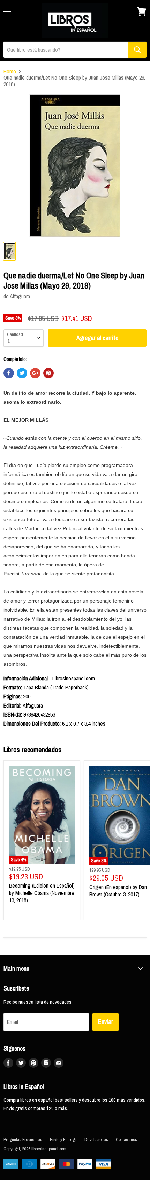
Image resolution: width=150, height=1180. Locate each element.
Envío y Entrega (63, 1139)
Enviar (105, 1021)
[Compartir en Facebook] (8, 373)
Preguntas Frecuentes (22, 1139)
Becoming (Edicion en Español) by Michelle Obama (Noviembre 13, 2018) (42, 893)
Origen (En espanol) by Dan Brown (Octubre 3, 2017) (118, 890)
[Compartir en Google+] (35, 373)
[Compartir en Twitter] (22, 373)
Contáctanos (126, 1139)
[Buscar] (137, 50)
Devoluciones (96, 1139)
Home (9, 71)
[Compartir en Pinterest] (48, 373)
